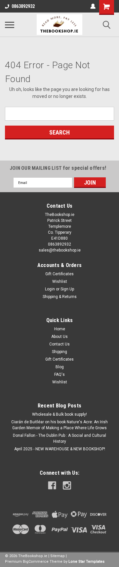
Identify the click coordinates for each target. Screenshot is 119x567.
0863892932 (23, 6)
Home (59, 329)
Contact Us (59, 344)
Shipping (59, 351)
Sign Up (67, 289)
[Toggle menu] (9, 24)
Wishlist (59, 281)
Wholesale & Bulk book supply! (59, 414)
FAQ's (59, 374)
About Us (59, 336)
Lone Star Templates (86, 561)
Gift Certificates (59, 274)
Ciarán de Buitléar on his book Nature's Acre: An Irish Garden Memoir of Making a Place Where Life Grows (59, 425)
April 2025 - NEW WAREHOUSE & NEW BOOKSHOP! (59, 449)
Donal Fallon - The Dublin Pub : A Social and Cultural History (59, 438)
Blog (60, 367)
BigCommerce (36, 561)
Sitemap (57, 556)
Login (50, 289)
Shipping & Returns (60, 296)
